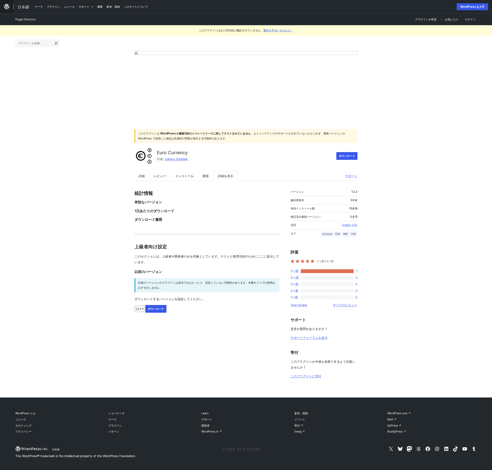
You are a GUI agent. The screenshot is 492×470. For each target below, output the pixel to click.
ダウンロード (347, 156)
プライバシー (23, 431)
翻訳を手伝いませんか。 (278, 30)
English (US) (349, 225)
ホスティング (23, 425)
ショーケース (116, 413)
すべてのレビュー (345, 305)
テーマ (112, 419)
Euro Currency (172, 152)
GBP (345, 233)
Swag (299, 431)
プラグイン (115, 425)
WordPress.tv (211, 431)
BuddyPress (396, 431)
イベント (299, 419)
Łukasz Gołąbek (176, 159)
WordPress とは (25, 413)
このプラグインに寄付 (306, 376)
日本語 (56, 449)
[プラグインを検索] (56, 43)
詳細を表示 (225, 176)
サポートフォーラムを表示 (309, 338)
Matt (391, 419)
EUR (337, 233)
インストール (184, 176)
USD (353, 233)
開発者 (205, 425)
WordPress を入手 (472, 6)
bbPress (394, 425)
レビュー (160, 176)
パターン (113, 431)
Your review (299, 305)
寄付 (298, 425)
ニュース (20, 419)
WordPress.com (399, 413)
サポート (351, 176)
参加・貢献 (301, 413)
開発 (206, 176)
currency (327, 233)
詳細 (142, 176)
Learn (205, 413)
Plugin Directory (25, 19)
